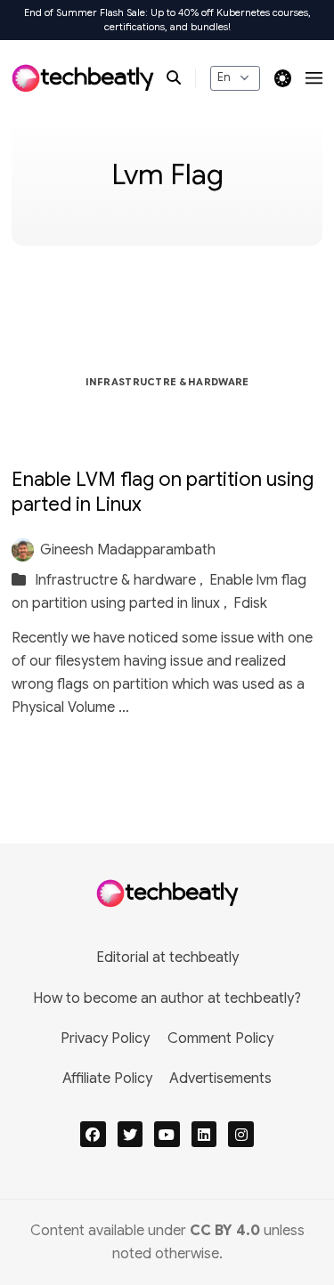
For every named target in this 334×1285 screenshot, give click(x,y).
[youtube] (167, 1134)
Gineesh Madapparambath (128, 550)
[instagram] (241, 1134)
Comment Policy (220, 1038)
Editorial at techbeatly (167, 957)
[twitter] (130, 1134)
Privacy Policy (105, 1038)
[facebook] (93, 1134)
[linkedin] (204, 1134)
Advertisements (220, 1078)
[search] (181, 78)
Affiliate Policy (107, 1078)
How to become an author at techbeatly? (167, 998)
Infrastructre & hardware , (121, 580)
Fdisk (250, 603)
